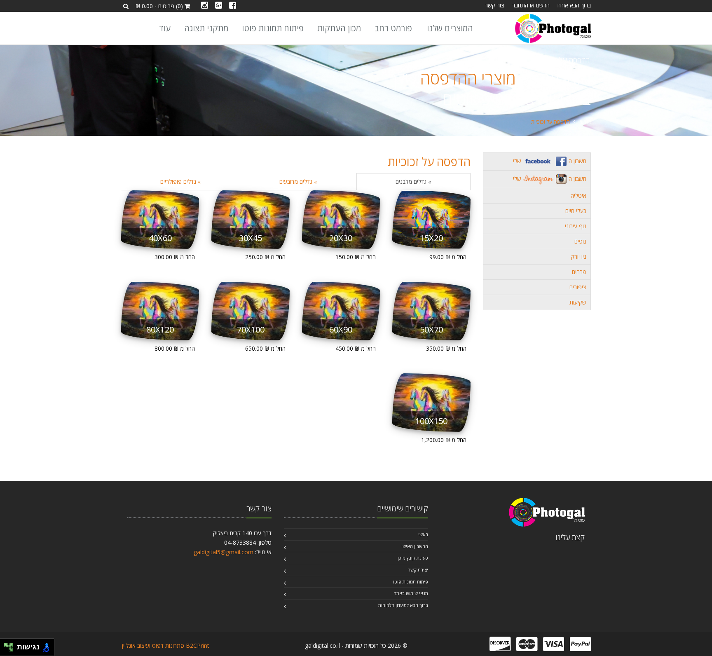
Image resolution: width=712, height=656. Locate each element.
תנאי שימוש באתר (411, 593)
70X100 (251, 329)
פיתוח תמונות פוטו (273, 28)
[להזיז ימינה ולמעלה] (11, 645)
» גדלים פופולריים (180, 181)
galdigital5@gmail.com (223, 552)
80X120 (160, 329)
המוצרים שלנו (450, 28)
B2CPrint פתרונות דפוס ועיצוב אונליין (165, 645)
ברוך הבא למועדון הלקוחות (403, 605)
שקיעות (577, 302)
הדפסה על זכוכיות (429, 161)
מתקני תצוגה (206, 28)
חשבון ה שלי (549, 160)
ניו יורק (578, 256)
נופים (580, 241)
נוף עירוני (575, 226)
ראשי (585, 121)
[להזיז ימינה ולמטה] (11, 649)
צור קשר (494, 5)
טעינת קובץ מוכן (413, 558)
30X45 (250, 238)
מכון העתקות (339, 28)
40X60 (160, 238)
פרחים (579, 272)
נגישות (26, 647)
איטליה (578, 195)
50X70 (431, 329)
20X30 (340, 238)
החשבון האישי (414, 546)
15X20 (431, 238)
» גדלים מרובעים (298, 181)
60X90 (340, 329)
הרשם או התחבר (531, 5)
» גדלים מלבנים (413, 181)
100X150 (431, 420)
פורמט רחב (393, 28)
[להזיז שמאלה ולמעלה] (6, 645)
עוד (165, 28)
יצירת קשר (418, 570)
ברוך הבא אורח (574, 5)
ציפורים (577, 287)
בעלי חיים (575, 211)
